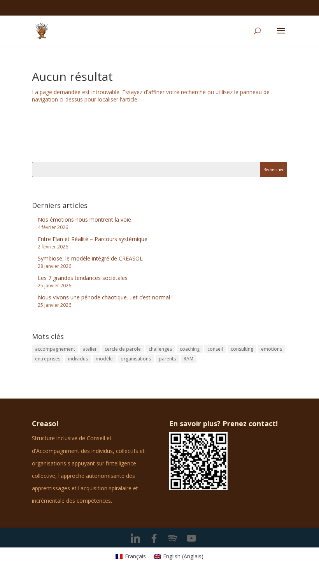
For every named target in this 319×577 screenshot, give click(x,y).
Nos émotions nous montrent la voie (84, 219)
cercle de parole (123, 349)
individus (78, 358)
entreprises (47, 358)
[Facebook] (154, 538)
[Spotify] (173, 538)
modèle (104, 358)
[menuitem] (131, 556)
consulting (242, 349)
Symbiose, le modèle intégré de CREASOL (90, 258)
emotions (271, 349)
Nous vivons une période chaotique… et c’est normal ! (105, 297)
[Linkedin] (135, 538)
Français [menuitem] (135, 556)
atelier (90, 349)
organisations (136, 358)
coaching (190, 349)
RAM (188, 358)
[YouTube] (191, 538)
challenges (160, 349)
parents (167, 358)
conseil (215, 349)
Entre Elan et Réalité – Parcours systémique (92, 239)
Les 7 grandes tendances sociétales (83, 278)
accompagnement (55, 349)
